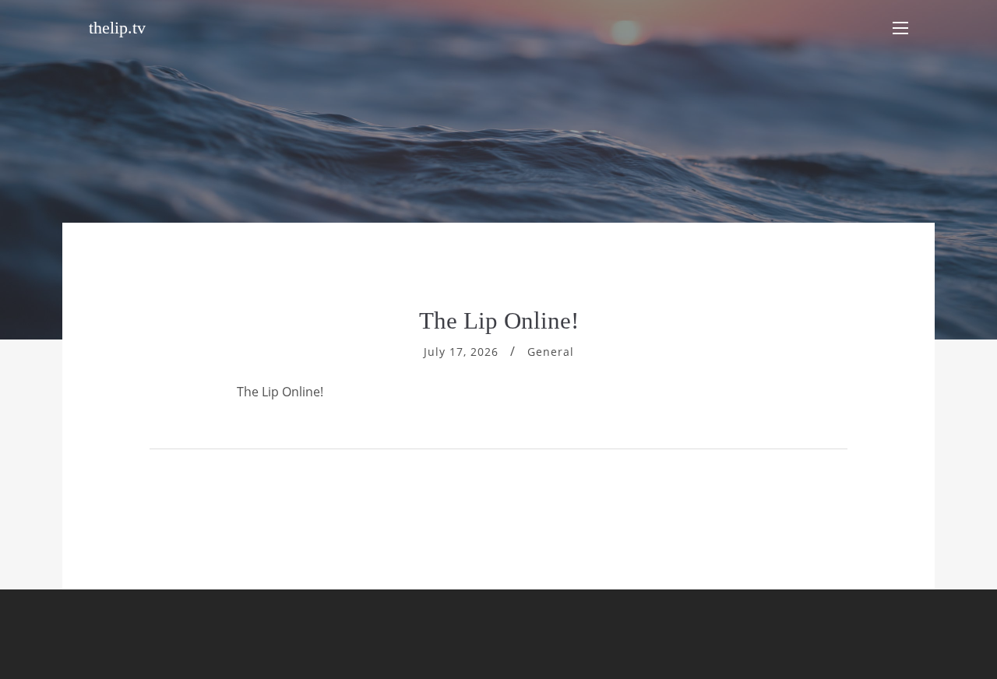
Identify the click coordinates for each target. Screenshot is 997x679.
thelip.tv (117, 27)
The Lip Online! (499, 320)
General (550, 351)
